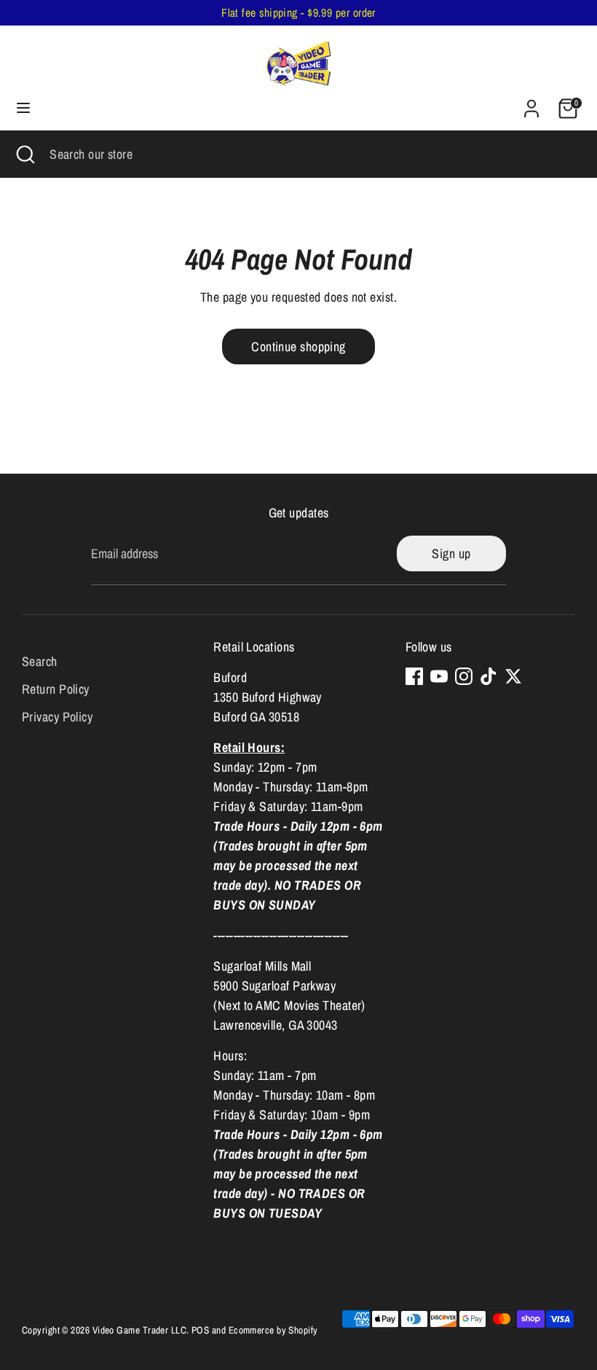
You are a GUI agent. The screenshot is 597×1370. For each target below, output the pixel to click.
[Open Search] (25, 154)
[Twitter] (513, 676)
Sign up (451, 553)
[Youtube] (439, 676)
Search (40, 661)
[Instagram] (464, 676)
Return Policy (56, 689)
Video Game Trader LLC (139, 1329)
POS (200, 1329)
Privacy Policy (57, 717)
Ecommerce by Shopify (273, 1329)
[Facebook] (414, 676)
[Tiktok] (488, 676)
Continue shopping (298, 346)
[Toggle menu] (23, 108)
